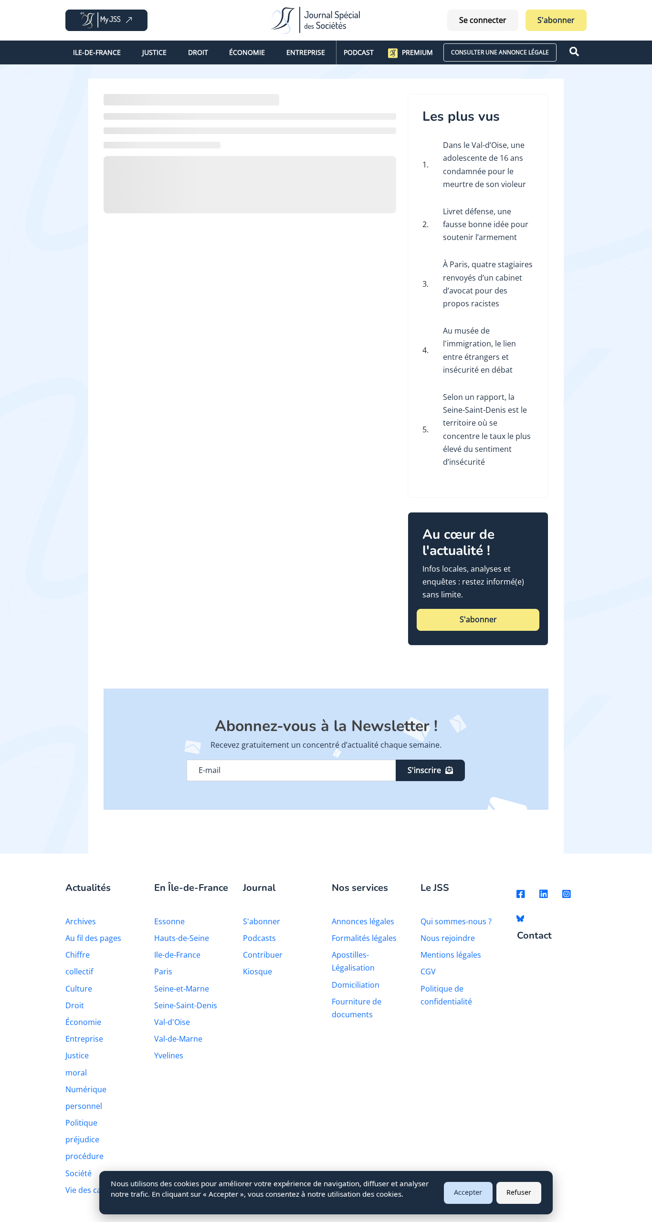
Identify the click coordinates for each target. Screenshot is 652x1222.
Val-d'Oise (172, 1022)
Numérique (85, 1089)
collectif (79, 971)
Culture (78, 988)
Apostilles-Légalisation (353, 961)
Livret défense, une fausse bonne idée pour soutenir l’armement (485, 224)
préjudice (82, 1139)
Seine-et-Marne (181, 988)
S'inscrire (424, 770)
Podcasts (259, 938)
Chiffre (77, 955)
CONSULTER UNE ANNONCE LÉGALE (500, 52)
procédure (84, 1156)
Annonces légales (363, 921)
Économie (247, 52)
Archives (80, 921)
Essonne (169, 921)
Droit (198, 52)
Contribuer (263, 955)
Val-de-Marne (178, 1039)
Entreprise (305, 52)
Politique (81, 1123)
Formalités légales (364, 938)
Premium (417, 52)
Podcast (359, 52)
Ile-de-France (97, 52)
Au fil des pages (93, 938)
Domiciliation (355, 985)
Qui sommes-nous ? (456, 921)
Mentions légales (451, 955)
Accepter (468, 1192)
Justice (154, 52)
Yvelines (168, 1055)
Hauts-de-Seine (181, 938)
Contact (534, 936)
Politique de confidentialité (446, 995)
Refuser (518, 1192)
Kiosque (257, 971)
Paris (163, 971)
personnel (83, 1106)
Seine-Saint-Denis (185, 1005)
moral (76, 1072)
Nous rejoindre (448, 938)
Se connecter (482, 20)
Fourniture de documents (356, 1008)
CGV (428, 971)
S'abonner (556, 20)
